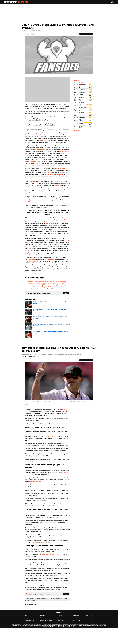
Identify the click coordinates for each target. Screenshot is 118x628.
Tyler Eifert (46, 172)
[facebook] (106, 1)
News (30, 2)
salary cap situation (51, 436)
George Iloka (28, 250)
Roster (53, 2)
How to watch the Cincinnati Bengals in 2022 (39, 287)
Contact (60, 615)
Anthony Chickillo (49, 259)
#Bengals (27, 117)
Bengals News (33, 604)
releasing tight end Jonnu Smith (50, 554)
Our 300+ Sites (75, 615)
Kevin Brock (50, 174)
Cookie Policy (89, 618)
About (26, 615)
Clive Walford (32, 181)
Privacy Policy (62, 618)
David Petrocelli (28, 31)
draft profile (40, 244)
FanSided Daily (29, 618)
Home (26, 604)
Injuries (58, 2)
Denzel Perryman (30, 202)
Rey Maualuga (50, 223)
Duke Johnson (32, 259)
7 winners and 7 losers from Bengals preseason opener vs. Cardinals (45, 283)
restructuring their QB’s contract (41, 542)
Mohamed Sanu (44, 165)
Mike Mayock (58, 185)
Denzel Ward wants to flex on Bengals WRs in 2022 (40, 289)
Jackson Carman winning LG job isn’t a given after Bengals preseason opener (47, 285)
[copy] (33, 34)
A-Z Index (60, 620)
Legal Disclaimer (29, 620)
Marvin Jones (34, 165)
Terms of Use (74, 618)
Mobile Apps (89, 615)
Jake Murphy (59, 174)
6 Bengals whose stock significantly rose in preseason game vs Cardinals (46, 281)
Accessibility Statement (46, 620)
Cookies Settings (75, 620)
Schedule (41, 2)
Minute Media (17, 624)
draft (32, 147)
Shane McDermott (34, 261)
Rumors (35, 2)
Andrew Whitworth (45, 140)
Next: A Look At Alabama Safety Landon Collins (38, 274)
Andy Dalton (31, 161)
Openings (42, 615)
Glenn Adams (28, 356)
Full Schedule (77, 130)
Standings (47, 2)
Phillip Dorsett (40, 149)
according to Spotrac (35, 481)
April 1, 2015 (46, 120)
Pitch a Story (43, 618)
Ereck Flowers (44, 135)
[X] (109, 1)
